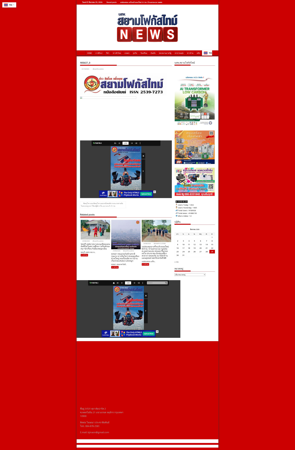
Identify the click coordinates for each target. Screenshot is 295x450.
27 (200, 251)
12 (194, 244)
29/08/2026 (86, 241)
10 (183, 244)
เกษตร (127, 53)
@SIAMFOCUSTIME (159, 244)
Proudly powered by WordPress (132, 446)
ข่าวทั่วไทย (117, 53)
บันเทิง (153, 53)
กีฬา (107, 53)
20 (200, 248)
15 (212, 244)
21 (207, 248)
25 (189, 251)
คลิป (198, 53)
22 (212, 248)
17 (183, 248)
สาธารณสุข (179, 53)
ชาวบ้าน (190, 53)
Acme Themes (170, 446)
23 (178, 251)
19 (194, 248)
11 (189, 244)
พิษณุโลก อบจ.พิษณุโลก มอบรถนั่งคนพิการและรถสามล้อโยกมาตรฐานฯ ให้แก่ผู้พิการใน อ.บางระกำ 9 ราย (102, 204)
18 (189, 248)
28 (207, 251)
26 (194, 251)
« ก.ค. (176, 262)
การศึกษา (99, 53)
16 (178, 248)
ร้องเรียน (144, 53)
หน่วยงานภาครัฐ (165, 53)
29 (212, 251)
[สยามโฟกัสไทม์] (82, 53)
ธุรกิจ (135, 53)
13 (200, 244)
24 (183, 251)
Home (89, 53)
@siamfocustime (98, 69)
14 (207, 244)
